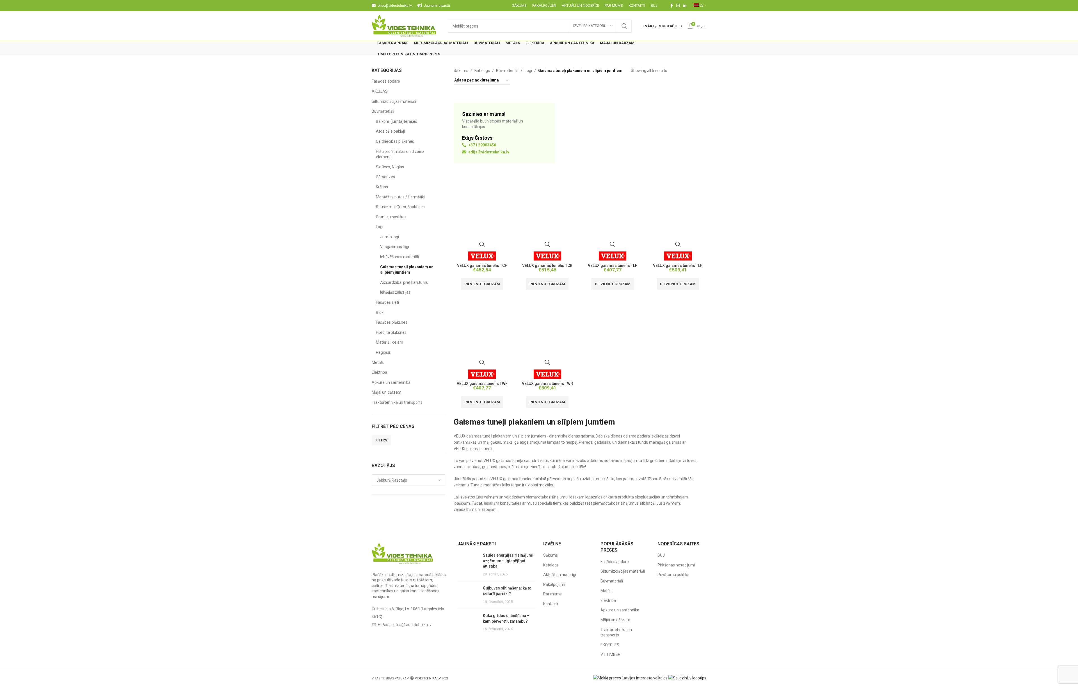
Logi (379, 227)
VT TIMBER (610, 654)
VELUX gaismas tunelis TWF (482, 383)
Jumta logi (389, 237)
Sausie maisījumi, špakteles (400, 207)
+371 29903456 (481, 145)
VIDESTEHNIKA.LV (428, 678)
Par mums (552, 594)
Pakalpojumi (554, 584)
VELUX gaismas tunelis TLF (612, 265)
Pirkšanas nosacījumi (676, 565)
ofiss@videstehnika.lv (412, 624)
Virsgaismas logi (394, 246)
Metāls (378, 362)
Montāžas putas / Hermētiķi (400, 197)
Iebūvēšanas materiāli (399, 257)
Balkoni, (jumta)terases (396, 121)
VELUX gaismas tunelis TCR (547, 265)
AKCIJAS (380, 91)
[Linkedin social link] (684, 6)
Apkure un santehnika (391, 382)
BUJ (661, 555)
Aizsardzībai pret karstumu (404, 282)
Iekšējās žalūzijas (395, 292)
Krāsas (382, 187)
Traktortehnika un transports (397, 402)
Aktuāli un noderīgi (559, 574)
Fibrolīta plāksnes (391, 332)
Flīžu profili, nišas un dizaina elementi (400, 154)
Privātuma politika (673, 574)
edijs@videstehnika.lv (488, 152)
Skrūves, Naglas (390, 167)
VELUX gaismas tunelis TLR (678, 265)
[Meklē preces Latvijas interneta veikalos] (630, 677)
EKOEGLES (609, 645)
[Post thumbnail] (468, 565)
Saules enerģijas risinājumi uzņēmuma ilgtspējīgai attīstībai (508, 560)
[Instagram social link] (678, 6)
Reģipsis (383, 352)
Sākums (461, 70)
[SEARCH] (624, 26)
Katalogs (482, 70)
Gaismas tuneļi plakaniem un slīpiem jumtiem (406, 270)
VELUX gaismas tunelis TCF (482, 265)
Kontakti (550, 604)
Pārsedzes (385, 176)
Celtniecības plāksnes (395, 141)
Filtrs (381, 440)
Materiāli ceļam (389, 342)
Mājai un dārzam (386, 392)
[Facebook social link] (672, 6)
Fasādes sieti (387, 302)
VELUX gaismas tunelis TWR (547, 383)
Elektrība (379, 372)
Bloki (380, 312)
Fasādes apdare (386, 81)
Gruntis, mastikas (391, 217)
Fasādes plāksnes (391, 322)
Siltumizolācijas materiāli (394, 101)
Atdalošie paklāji (390, 131)
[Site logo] (404, 25)
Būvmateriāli (383, 111)
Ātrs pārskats (482, 244)
